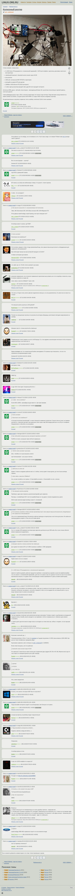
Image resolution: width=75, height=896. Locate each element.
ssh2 (12, 733)
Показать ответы (15, 143)
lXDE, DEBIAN (67, 116)
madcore (13, 764)
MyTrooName (14, 368)
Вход (70, 2)
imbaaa (13, 195)
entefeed (13, 319)
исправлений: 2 (45, 628)
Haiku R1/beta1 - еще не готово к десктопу (13, 115)
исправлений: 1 (45, 285)
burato (13, 682)
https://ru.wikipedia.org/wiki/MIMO (27, 775)
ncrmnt (13, 240)
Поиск (54, 2)
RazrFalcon (14, 307)
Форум (39, 2)
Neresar (13, 717)
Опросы (44, 2)
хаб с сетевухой (37, 643)
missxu (13, 389)
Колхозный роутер (12, 9)
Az (12, 605)
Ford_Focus (14, 834)
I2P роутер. (11, 879)
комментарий (12, 148)
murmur (13, 283)
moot (12, 694)
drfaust (13, 818)
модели (34, 638)
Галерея (29, 2)
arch (6, 12)
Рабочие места (13, 6)
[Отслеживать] (69, 72)
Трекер (49, 2)
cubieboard (11, 12)
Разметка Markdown (20, 887)
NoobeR (13, 331)
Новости (23, 2)
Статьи (34, 2)
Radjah (13, 656)
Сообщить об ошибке (6, 889)
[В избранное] (69, 68)
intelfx (12, 672)
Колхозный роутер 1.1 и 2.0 (16, 872)
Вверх (71, 887)
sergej (13, 103)
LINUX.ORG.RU (10, 2)
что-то (64, 136)
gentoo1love (14, 268)
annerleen (14, 744)
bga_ (12, 185)
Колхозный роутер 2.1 (14, 870)
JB (17, 106)
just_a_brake (14, 141)
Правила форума (11, 887)
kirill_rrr (13, 297)
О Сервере (3, 887)
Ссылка (5, 110)
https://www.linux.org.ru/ (6, 890)
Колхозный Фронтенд (13, 874)
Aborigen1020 (15, 257)
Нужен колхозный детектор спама (17, 877)
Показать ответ (15, 155)
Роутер (46, 870)
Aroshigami (14, 344)
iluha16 (13, 579)
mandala (13, 626)
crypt (12, 378)
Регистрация (64, 2)
